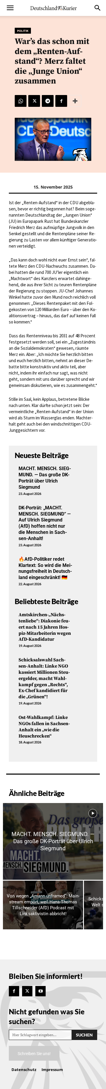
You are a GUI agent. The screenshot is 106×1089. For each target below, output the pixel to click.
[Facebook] (61, 101)
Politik (23, 31)
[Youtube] (40, 991)
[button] (10, 8)
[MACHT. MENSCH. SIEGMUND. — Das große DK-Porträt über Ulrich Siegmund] (53, 841)
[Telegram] (48, 101)
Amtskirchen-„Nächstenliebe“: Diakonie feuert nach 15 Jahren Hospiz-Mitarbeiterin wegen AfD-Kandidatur (45, 627)
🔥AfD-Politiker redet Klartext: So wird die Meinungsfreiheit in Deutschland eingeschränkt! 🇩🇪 (45, 568)
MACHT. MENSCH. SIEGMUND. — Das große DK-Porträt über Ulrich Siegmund (45, 478)
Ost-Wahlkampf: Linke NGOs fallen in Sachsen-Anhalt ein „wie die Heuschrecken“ (44, 726)
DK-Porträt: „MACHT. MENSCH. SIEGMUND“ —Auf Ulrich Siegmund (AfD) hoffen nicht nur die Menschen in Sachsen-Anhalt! (45, 523)
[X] (34, 101)
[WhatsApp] (20, 101)
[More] (75, 101)
